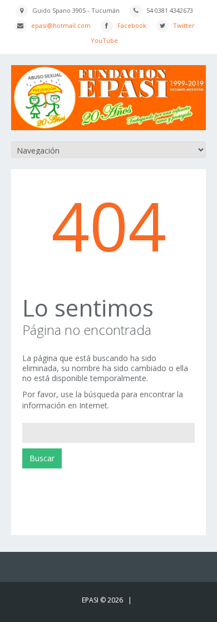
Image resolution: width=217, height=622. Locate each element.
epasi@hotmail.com (61, 25)
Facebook (131, 25)
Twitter (184, 25)
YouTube (104, 40)
